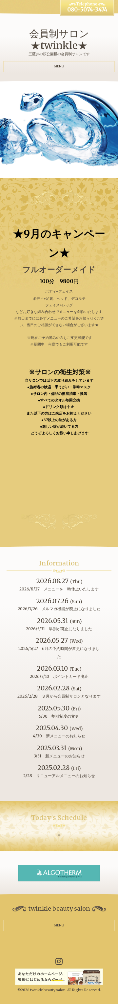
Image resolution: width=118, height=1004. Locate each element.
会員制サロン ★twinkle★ (59, 39)
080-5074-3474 (87, 9)
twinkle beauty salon (48, 990)
